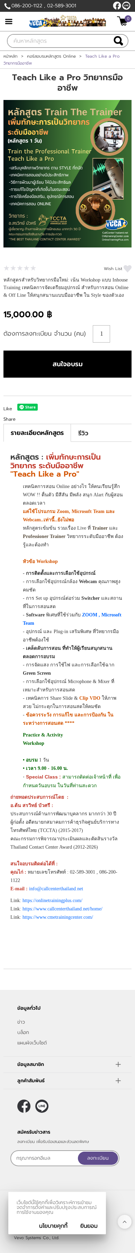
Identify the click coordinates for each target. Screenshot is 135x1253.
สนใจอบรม (68, 364)
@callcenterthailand (126, 5)
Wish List (113, 269)
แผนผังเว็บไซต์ (32, 1042)
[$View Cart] (123, 21)
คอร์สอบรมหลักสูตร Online (51, 56)
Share (9, 419)
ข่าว (21, 1022)
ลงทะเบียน (98, 1158)
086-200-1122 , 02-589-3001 (43, 5)
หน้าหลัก (10, 56)
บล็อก (23, 1032)
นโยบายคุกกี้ (53, 1226)
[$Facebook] (117, 5)
